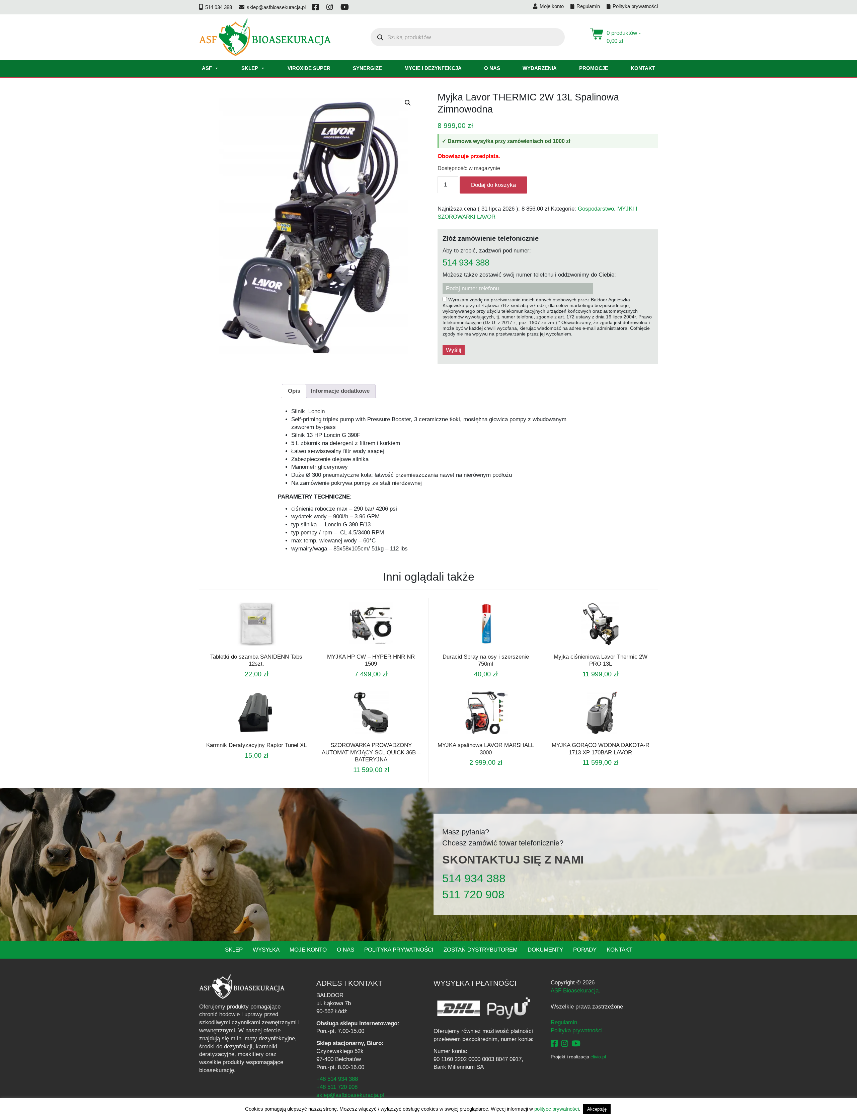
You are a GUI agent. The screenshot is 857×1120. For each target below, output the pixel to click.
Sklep (249, 68)
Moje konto (308, 950)
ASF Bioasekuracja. (575, 990)
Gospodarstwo (596, 209)
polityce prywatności (556, 1109)
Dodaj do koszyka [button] (362, 649)
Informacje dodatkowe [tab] (340, 391)
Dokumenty (545, 950)
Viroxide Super (309, 68)
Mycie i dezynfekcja (433, 68)
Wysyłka (266, 950)
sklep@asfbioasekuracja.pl (350, 1095)
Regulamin (564, 1022)
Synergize (367, 68)
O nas (492, 68)
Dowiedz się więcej (247, 649)
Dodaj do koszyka (493, 185)
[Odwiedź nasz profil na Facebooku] (316, 7)
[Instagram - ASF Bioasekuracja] (564, 1043)
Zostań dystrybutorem (481, 950)
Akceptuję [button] (597, 1109)
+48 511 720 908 (337, 1087)
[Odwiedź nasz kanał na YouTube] (345, 7)
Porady (585, 950)
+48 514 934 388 (337, 1079)
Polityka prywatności (399, 950)
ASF (207, 68)
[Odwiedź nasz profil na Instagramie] (330, 7)
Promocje (593, 68)
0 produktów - (624, 37)
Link (264, 649)
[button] (408, 103)
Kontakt (643, 68)
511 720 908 (473, 894)
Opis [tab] (294, 391)
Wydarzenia (540, 68)
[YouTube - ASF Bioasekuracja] (575, 1043)
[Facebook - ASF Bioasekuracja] (554, 1043)
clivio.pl (598, 1056)
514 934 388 (466, 263)
